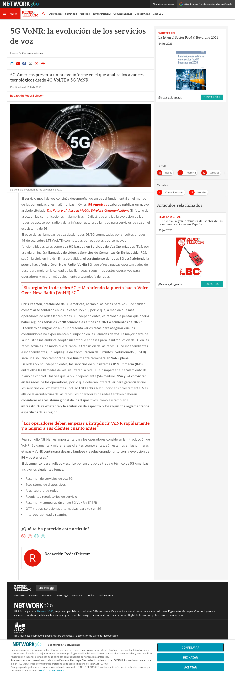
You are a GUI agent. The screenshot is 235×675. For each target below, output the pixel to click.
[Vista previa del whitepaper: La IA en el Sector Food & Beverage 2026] (191, 70)
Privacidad (77, 595)
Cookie (90, 595)
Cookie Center (106, 595)
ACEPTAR (190, 667)
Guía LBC (158, 13)
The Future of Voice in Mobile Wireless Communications (87, 210)
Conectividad (142, 13)
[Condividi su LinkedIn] (11, 63)
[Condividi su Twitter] (30, 63)
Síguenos (44, 587)
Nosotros (19, 595)
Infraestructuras (102, 13)
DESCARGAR (212, 97)
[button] (10, 13)
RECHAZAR (190, 657)
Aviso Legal (62, 595)
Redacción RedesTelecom (27, 95)
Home (14, 53)
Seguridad (71, 13)
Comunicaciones (122, 13)
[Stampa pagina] (43, 63)
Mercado (85, 13)
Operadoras (55, 13)
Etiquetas (33, 595)
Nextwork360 (45, 611)
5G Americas (97, 204)
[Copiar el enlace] (36, 63)
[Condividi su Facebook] (24, 63)
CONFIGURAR (190, 647)
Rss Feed (47, 595)
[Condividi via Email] (17, 63)
